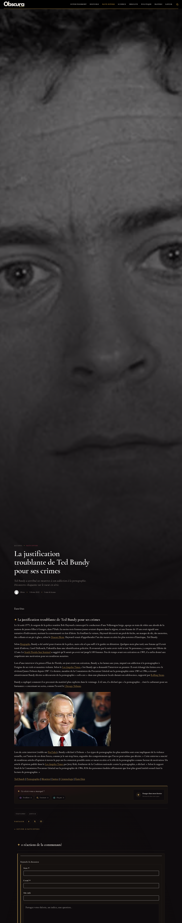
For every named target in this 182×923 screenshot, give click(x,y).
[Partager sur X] (34, 821)
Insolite (133, 4)
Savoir (168, 4)
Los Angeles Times (71, 667)
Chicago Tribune (73, 686)
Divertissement (78, 4)
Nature (158, 4)
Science (122, 4)
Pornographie (33, 779)
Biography (25, 644)
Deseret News (57, 637)
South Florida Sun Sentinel (37, 652)
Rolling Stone (157, 675)
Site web (27, 893)
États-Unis (80, 779)
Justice (55, 779)
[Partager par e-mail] (41, 821)
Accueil (18, 546)
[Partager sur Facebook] (28, 821)
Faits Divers (108, 4)
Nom (26, 868)
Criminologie (66, 779)
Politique (146, 4)
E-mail (27, 880)
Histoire (94, 4)
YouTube (52, 752)
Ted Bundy (19, 779)
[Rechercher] (177, 4)
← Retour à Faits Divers (26, 829)
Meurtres (46, 779)
